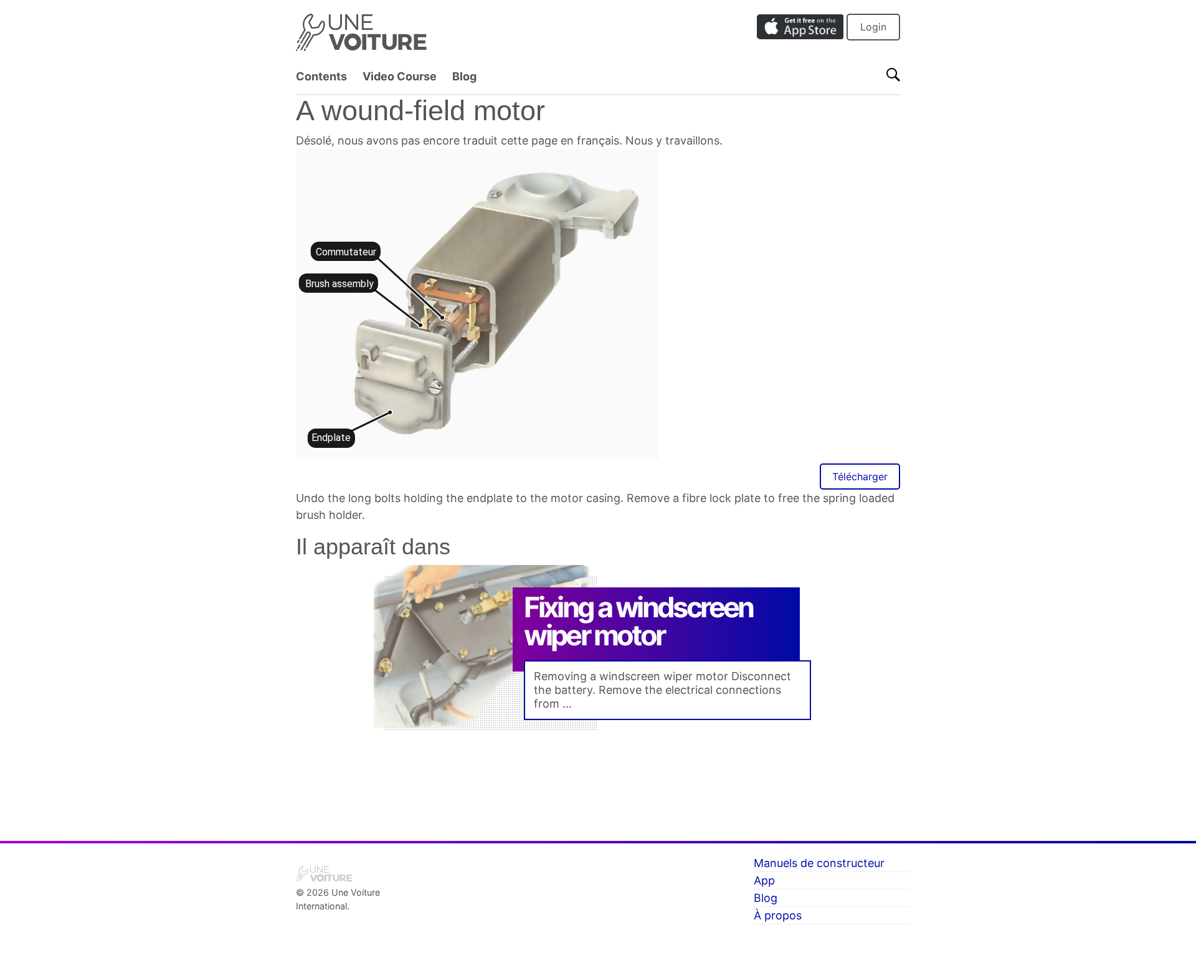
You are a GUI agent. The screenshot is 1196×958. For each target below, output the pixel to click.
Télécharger (860, 476)
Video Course (400, 76)
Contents (321, 76)
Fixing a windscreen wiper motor (638, 621)
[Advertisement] (598, 782)
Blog (464, 76)
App (764, 880)
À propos (778, 915)
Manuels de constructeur (819, 863)
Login (873, 27)
